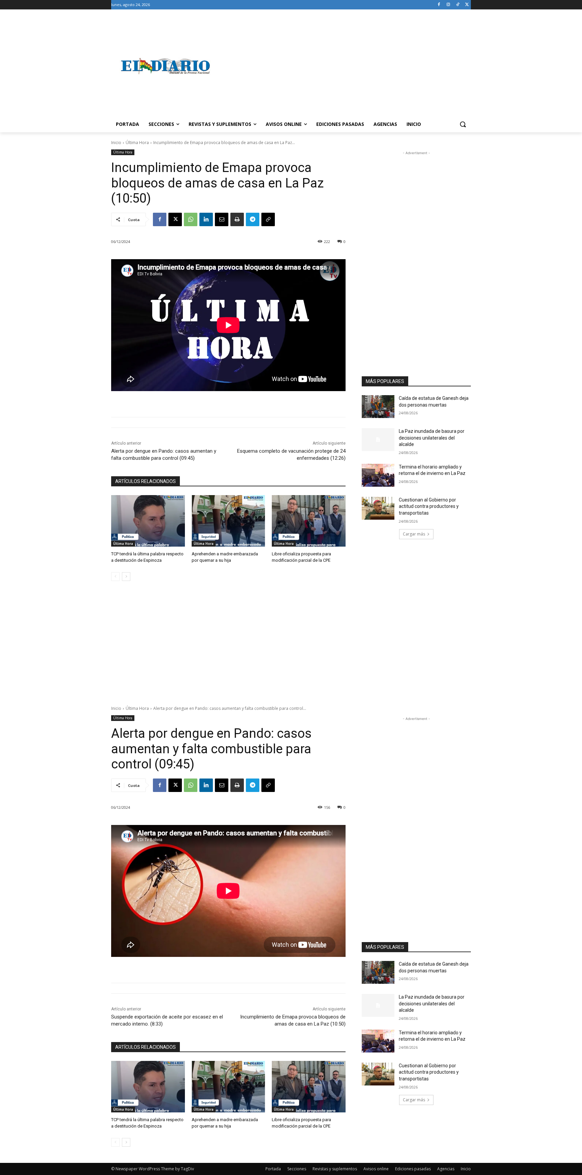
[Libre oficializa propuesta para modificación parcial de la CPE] (309, 521)
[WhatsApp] (190, 219)
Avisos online (376, 1169)
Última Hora (137, 142)
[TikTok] (457, 5)
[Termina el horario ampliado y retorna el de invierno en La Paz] (378, 475)
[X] (467, 5)
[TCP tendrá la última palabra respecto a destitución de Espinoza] (148, 521)
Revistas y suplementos (335, 1169)
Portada (273, 1169)
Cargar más (414, 534)
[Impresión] (237, 219)
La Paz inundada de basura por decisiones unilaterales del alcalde (431, 437)
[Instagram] (448, 5)
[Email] (221, 219)
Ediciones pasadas (413, 1169)
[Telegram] (252, 219)
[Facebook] (439, 5)
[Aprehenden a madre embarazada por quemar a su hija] (228, 521)
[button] (463, 124)
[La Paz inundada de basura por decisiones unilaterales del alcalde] (378, 439)
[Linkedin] (206, 219)
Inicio (116, 142)
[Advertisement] (345, 66)
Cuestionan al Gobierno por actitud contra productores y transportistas (429, 506)
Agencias (445, 1169)
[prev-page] (115, 576)
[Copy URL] (268, 219)
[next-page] (126, 576)
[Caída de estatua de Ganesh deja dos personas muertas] (378, 406)
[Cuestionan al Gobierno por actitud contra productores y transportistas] (378, 508)
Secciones (296, 1169)
